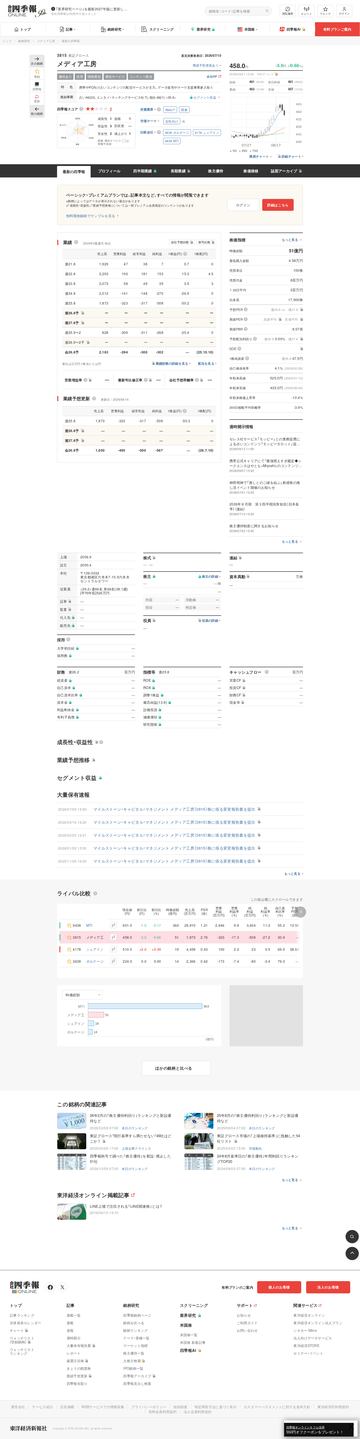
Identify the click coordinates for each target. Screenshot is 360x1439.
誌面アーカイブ (284, 171)
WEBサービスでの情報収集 (102, 1406)
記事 (69, 29)
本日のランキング (135, 1128)
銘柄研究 (114, 29)
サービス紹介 (42, 1406)
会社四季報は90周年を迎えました (74, 14)
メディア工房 (46, 41)
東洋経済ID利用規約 (333, 1406)
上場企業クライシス (136, 1148)
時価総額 (73, 994)
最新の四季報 (74, 171)
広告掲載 (67, 1406)
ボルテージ (95, 961)
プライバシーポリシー (148, 1406)
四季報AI (294, 29)
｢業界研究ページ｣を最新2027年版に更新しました (93, 9)
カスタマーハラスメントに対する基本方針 (277, 1406)
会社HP (212, 77)
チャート (306, 14)
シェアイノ (95, 949)
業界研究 (204, 29)
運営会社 (18, 1406)
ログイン (344, 13)
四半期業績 (142, 171)
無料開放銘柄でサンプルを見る (90, 216)
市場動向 (255, 1148)
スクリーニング (161, 29)
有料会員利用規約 (163, 1411)
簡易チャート (259, 156)
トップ (25, 29)
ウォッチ (325, 13)
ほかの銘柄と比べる (173, 1068)
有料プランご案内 (337, 29)
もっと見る (290, 240)
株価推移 (250, 171)
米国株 (249, 29)
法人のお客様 (328, 1287)
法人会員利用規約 (198, 1411)
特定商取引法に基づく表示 (216, 1406)
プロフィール (109, 171)
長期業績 (178, 171)
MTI (89, 925)
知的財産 (180, 1406)
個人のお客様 (279, 1287)
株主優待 (215, 171)
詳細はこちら (278, 204)
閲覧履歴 (287, 13)
